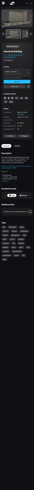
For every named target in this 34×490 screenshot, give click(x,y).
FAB (14, 168)
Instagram (27, 166)
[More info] (21, 126)
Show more (4, 181)
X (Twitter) (13, 166)
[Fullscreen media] (30, 12)
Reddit (3, 168)
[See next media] (30, 33)
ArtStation (5, 166)
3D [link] (4, 55)
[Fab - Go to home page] (12, 3)
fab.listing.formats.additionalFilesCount (18, 211)
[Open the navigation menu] (30, 3)
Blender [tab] (24, 195)
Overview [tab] (6, 146)
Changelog (20, 114)
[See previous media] (3, 33)
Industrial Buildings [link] (9, 57)
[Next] (28, 195)
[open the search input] (26, 3)
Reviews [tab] (17, 146)
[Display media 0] (13, 34)
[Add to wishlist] (28, 86)
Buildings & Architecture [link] (15, 55)
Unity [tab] (13, 195)
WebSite (9, 168)
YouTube (20, 166)
